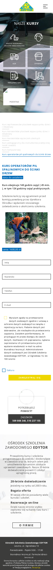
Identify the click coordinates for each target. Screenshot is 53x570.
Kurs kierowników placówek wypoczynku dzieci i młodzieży (26, 132)
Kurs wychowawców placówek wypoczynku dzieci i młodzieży (26, 125)
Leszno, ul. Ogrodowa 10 (26, 546)
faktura (10, 370)
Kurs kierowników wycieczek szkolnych (21, 138)
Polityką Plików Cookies (24, 563)
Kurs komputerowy (11, 150)
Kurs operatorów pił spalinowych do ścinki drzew (26, 154)
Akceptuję (36, 567)
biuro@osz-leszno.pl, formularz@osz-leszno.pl (29, 556)
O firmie (26, 525)
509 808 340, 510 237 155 (26, 420)
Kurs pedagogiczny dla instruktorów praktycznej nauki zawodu (26, 144)
